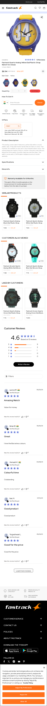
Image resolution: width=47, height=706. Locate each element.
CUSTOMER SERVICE (13, 619)
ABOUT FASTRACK (12, 638)
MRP (9, 71)
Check (39, 103)
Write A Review (24, 364)
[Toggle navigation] (3, 7)
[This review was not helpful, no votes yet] (26, 416)
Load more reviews (23, 571)
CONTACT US (10, 625)
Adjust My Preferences (23, 688)
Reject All (23, 695)
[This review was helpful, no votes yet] (22, 417)
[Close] (44, 667)
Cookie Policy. (28, 683)
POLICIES (8, 632)
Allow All (23, 701)
